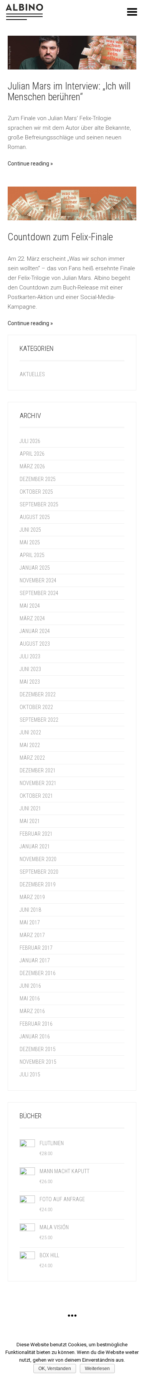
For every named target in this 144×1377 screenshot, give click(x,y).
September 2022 (39, 720)
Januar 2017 (35, 960)
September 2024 (39, 593)
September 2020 (39, 872)
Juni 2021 (30, 808)
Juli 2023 (30, 656)
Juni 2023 (30, 669)
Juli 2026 (30, 441)
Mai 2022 (30, 745)
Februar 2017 (36, 948)
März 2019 (32, 897)
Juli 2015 (30, 1074)
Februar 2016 (36, 1024)
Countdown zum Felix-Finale (60, 237)
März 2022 (32, 758)
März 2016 (32, 1011)
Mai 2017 (30, 922)
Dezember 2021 (38, 770)
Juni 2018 (30, 910)
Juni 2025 (30, 530)
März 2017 (32, 935)
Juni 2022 (30, 732)
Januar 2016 (35, 1036)
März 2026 (32, 466)
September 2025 (39, 504)
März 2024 (32, 618)
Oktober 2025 (36, 492)
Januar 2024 (35, 631)
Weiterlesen (97, 1368)
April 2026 (32, 454)
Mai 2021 (30, 821)
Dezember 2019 (38, 884)
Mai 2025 (30, 542)
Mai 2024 (30, 606)
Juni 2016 (30, 986)
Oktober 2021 (36, 796)
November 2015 (38, 1062)
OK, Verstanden (54, 1368)
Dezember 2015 (38, 1049)
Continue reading (28, 163)
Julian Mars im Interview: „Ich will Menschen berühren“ (69, 91)
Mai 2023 (30, 682)
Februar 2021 (36, 834)
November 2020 (38, 859)
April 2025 (32, 555)
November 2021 (38, 783)
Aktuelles (32, 374)
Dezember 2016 (38, 973)
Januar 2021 (35, 846)
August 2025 (35, 517)
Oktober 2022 (36, 707)
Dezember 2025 (38, 479)
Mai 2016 (30, 998)
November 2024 (38, 580)
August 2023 (35, 644)
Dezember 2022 (38, 694)
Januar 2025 (35, 568)
